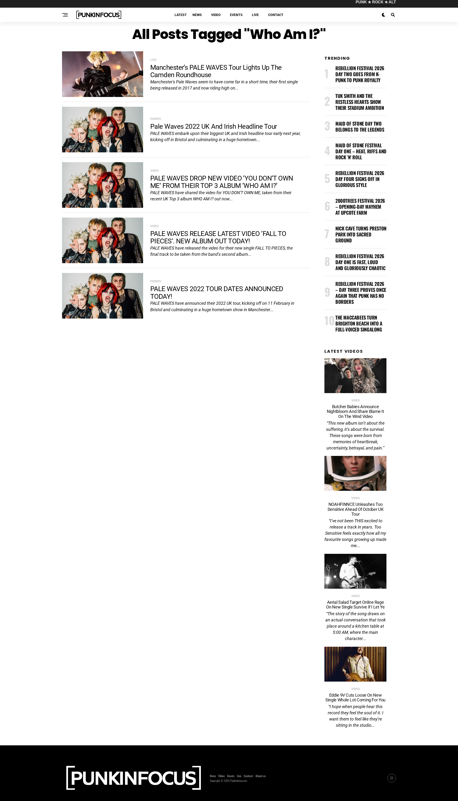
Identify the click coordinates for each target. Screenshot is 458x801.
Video (216, 15)
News (197, 15)
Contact (275, 15)
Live (255, 15)
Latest (181, 15)
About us (260, 776)
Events (236, 15)
